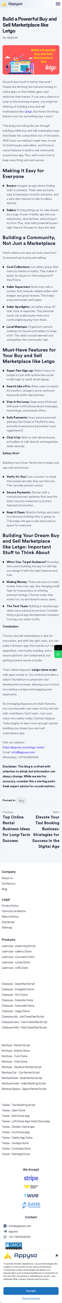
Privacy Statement (31, 1298)
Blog (21, 801)
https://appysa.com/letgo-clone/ (24, 747)
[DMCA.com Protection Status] (13, 1246)
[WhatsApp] (58, 654)
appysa (12, 37)
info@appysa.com (23, 752)
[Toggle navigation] (55, 3)
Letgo (28, 111)
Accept (31, 1291)
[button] (57, 1255)
